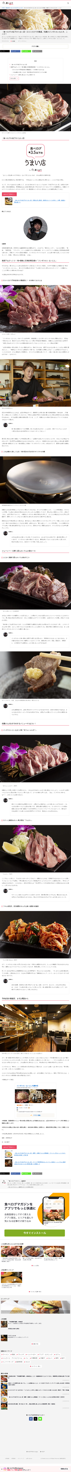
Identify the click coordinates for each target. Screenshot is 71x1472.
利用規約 (13, 1458)
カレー (50, 1358)
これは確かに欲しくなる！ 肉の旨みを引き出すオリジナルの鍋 (29, 72)
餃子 (63, 1358)
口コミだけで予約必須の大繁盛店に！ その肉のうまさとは (28, 69)
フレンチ (21, 1354)
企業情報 (7, 1458)
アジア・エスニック (45, 1354)
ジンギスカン (23, 41)
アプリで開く (29, 1115)
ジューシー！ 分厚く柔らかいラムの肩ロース (23, 75)
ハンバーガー (31, 1354)
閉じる (2, 1469)
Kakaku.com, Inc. (46, 1458)
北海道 (13, 41)
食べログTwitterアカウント (35, 1419)
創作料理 (19, 1362)
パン (26, 1358)
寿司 (57, 1358)
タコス (27, 1362)
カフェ (58, 1354)
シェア (14, 51)
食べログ (42, 1451)
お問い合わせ (29, 1458)
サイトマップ (21, 1458)
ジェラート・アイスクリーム (12, 1358)
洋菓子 (42, 1358)
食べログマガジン (7, 3)
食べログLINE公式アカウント (40, 1419)
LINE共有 (26, 51)
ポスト (3, 51)
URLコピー (37, 51)
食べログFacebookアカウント (31, 1419)
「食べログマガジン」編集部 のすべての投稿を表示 (20, 1187)
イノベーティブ (8, 1362)
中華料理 (34, 1358)
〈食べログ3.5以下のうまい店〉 (19, 64)
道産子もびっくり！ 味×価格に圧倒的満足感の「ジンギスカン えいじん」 (31, 67)
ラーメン (6, 1354)
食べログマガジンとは (32, 1451)
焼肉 (13, 1354)
